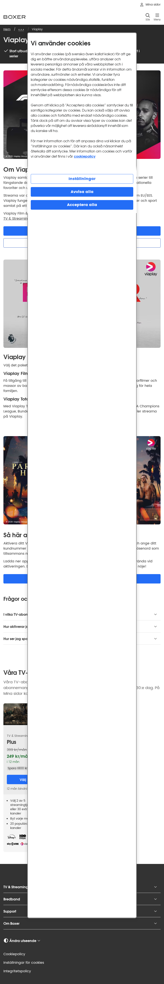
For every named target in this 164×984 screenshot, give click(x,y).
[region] (82, 475)
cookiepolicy (84, 156)
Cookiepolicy (14, 954)
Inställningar (82, 179)
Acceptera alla (82, 205)
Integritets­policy (17, 971)
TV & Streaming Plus (20, 218)
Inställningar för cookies (23, 962)
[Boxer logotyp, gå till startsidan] (14, 17)
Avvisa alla (82, 192)
